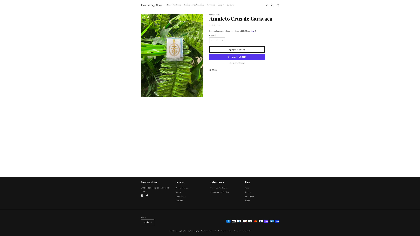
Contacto (179, 200)
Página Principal (182, 188)
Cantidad (212, 35)
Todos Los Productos (218, 188)
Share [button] (214, 70)
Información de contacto (242, 231)
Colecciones (180, 196)
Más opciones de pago (237, 63)
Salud (247, 200)
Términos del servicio (225, 231)
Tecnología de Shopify (191, 231)
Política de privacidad (208, 231)
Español (146, 222)
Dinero (248, 192)
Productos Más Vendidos (220, 192)
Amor (247, 188)
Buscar (178, 192)
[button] (221, 5)
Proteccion (249, 196)
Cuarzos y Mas (179, 231)
